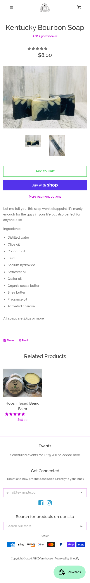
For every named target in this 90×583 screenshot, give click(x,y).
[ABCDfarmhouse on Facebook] (41, 504)
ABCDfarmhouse (45, 36)
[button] (38, 49)
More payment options (45, 196)
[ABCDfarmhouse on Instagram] (49, 504)
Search (45, 536)
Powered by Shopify (67, 558)
